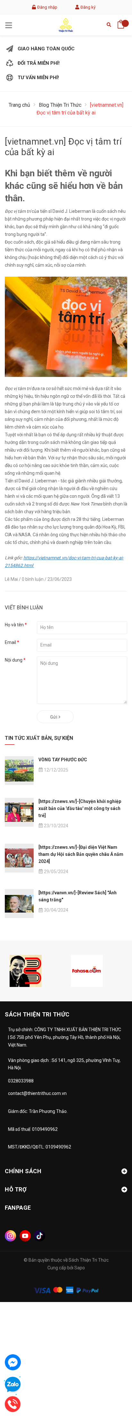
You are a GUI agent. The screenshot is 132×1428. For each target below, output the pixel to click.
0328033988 (21, 1080)
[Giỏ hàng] (121, 22)
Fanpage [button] (18, 1207)
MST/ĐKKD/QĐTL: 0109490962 (39, 1146)
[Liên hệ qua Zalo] (13, 1385)
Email (12, 642)
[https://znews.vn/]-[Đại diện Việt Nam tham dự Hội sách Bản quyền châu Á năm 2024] (80, 854)
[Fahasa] (87, 970)
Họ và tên (16, 624)
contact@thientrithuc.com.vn (37, 1093)
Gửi (54, 717)
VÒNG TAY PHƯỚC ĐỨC (62, 759)
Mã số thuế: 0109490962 (33, 1129)
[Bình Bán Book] (26, 970)
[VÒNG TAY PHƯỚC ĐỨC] (19, 770)
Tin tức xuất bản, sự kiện (39, 738)
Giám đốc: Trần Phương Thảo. (38, 1111)
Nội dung (15, 660)
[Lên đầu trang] (111, 1394)
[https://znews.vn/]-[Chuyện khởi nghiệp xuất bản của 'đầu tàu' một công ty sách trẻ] (79, 808)
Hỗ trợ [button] (16, 1189)
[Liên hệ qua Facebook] (13, 1362)
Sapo (79, 1267)
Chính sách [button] (23, 1171)
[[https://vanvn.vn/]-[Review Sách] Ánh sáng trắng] (19, 903)
